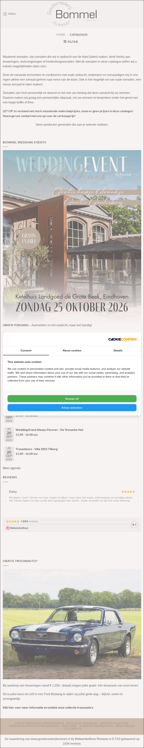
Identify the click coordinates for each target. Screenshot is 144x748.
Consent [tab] (26, 350)
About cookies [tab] (72, 350)
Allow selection (72, 407)
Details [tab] (118, 350)
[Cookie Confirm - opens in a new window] (122, 339)
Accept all (72, 398)
